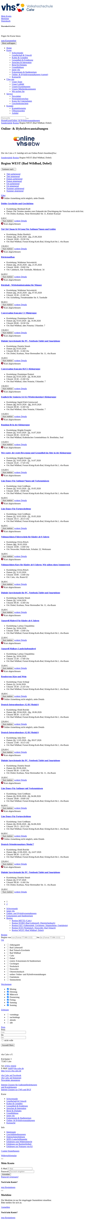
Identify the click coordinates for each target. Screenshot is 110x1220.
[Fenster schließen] (2, 1190)
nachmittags (15, 1017)
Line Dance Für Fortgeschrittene (16, 509)
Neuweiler (14, 969)
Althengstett (15, 945)
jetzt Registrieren (8, 1187)
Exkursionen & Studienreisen (24, 72)
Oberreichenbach (17, 972)
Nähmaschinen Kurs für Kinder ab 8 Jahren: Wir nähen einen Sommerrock (35, 565)
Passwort (5, 1171)
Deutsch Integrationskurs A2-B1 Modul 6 (20, 704)
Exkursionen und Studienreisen (19, 916)
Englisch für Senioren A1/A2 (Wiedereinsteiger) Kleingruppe (28, 397)
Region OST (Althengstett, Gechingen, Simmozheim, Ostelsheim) (40, 925)
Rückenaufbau (8, 257)
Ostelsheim (14, 977)
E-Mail (4, 1168)
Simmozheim (15, 980)
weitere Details (20, 221)
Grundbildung (18, 67)
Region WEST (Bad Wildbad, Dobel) (28, 930)
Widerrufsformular (9, 1155)
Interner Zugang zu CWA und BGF (16, 1089)
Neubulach (14, 966)
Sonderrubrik (6, 123)
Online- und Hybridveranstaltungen (21, 913)
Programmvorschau (20, 98)
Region (16, 123)
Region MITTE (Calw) (22, 920)
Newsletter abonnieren (10, 1080)
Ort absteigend (12, 186)
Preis (3, 1029)
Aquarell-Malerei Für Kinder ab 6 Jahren (20, 620)
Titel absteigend (13, 176)
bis (38, 937)
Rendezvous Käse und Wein (13, 676)
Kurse (8, 120)
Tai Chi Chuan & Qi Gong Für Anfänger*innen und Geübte (28, 229)
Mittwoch (14, 994)
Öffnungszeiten (18, 111)
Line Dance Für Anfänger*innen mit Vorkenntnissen (25, 481)
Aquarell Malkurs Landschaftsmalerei (18, 648)
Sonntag (13, 1005)
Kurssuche (16, 77)
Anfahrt (15, 113)
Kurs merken (7, 221)
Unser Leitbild (18, 84)
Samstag (13, 1002)
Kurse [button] (9, 50)
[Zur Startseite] (28, 14)
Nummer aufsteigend (15, 188)
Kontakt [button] (9, 106)
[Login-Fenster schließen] (2, 1158)
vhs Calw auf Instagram (11, 1078)
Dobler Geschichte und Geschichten (17, 203)
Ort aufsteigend (12, 184)
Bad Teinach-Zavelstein (20, 950)
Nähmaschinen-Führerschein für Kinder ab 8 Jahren (25, 537)
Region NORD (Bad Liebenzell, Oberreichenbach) (33, 923)
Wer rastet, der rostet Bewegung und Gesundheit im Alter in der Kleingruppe (36, 453)
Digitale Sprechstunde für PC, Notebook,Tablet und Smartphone (30, 341)
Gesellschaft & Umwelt (22, 55)
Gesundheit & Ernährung (22, 60)
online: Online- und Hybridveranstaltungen (28, 974)
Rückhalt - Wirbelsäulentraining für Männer (21, 285)
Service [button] (9, 94)
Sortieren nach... (8, 169)
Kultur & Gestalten (20, 57)
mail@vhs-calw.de (16, 1068)
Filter (3, 195)
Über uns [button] (10, 79)
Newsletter (16, 96)
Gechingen (14, 964)
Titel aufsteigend (13, 174)
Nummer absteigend (14, 191)
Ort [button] (2, 940)
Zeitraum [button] (5, 1010)
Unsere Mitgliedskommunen (24, 89)
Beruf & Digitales (19, 65)
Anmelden (6, 1174)
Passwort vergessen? (10, 1177)
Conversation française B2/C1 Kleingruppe (20, 369)
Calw (12, 955)
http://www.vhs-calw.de (11, 1071)
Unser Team (17, 82)
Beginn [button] (4, 935)
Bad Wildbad (15, 953)
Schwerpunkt (17, 53)
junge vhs (16, 70)
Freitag (13, 1000)
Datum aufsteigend (14, 179)
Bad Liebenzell (16, 947)
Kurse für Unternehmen (22, 101)
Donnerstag (14, 997)
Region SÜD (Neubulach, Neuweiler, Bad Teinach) (34, 928)
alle (11, 1023)
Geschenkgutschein (20, 103)
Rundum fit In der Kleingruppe (15, 425)
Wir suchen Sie (18, 91)
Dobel (12, 958)
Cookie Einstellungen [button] (10, 1151)
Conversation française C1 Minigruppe (19, 313)
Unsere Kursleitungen (21, 86)
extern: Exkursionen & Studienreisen (25, 961)
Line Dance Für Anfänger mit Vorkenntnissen (22, 788)
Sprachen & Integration (22, 62)
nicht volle (8, 1040)
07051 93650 (10, 1066)
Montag (13, 989)
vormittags (14, 1014)
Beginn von (6, 937)
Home (9, 48)
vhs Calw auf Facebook (11, 1075)
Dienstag (13, 992)
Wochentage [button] (6, 984)
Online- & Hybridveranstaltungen (30, 74)
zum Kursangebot (8, 40)
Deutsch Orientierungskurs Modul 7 (17, 844)
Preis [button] (3, 1027)
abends (13, 1020)
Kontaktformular (19, 108)
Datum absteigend (14, 181)
